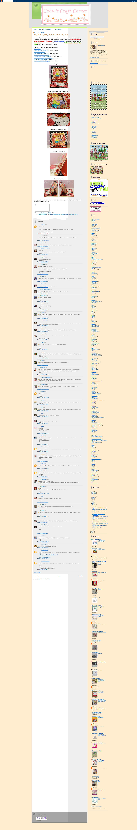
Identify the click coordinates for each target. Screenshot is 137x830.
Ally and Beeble (94, 224)
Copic (93, 272)
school (93, 408)
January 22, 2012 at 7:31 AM (42, 483)
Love (92, 348)
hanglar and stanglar (95, 326)
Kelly (42, 400)
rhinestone (93, 403)
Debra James (94, 571)
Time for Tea (100, 670)
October (93, 494)
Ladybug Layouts (95, 776)
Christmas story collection (96, 267)
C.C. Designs (94, 250)
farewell (93, 308)
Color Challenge (94, 269)
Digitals (93, 284)
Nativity (93, 373)
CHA (92, 263)
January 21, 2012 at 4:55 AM (42, 287)
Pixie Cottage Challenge (96, 393)
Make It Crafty (94, 358)
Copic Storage (94, 274)
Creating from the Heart (96, 614)
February (94, 504)
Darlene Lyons (44, 544)
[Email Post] (53, 212)
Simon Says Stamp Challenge (97, 742)
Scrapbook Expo (94, 411)
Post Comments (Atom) (44, 579)
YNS (92, 481)
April (93, 502)
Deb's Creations (94, 281)
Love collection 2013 (95, 349)
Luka (92, 350)
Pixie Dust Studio (94, 396)
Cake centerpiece (95, 253)
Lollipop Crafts (94, 346)
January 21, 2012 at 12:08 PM (43, 397)
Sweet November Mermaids (96, 442)
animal (93, 226)
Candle (93, 254)
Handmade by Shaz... (96, 716)
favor (92, 311)
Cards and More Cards (96, 548)
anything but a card (95, 230)
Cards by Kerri (95, 579)
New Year (93, 377)
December (94, 492)
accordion (93, 220)
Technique (93, 446)
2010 (92, 531)
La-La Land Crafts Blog (96, 539)
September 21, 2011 (95, 777)
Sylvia (42, 312)
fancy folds (93, 307)
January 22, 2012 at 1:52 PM (42, 507)
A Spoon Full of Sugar (95, 219)
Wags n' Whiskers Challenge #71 (41, 53)
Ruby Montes (94, 136)
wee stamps (94, 471)
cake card (40, 214)
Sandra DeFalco (44, 550)
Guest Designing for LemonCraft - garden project (101, 680)
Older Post (80, 576)
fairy (92, 305)
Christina (43, 257)
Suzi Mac (43, 453)
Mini (92, 364)
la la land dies (94, 339)
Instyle (93, 332)
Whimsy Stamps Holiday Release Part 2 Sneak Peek (102, 701)
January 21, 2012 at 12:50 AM (43, 246)
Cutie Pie (93, 278)
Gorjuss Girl (94, 321)
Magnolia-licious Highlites (97, 750)
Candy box (93, 255)
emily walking (94, 302)
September (94, 496)
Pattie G (43, 486)
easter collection (94, 296)
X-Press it (93, 480)
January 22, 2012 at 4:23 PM (42, 516)
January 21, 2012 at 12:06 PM (43, 389)
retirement (93, 402)
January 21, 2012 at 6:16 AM (42, 301)
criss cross (93, 277)
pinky (42, 535)
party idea (93, 388)
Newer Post (35, 576)
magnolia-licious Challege (96, 354)
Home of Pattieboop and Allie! (44, 557)
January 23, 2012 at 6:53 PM (42, 547)
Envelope (93, 303)
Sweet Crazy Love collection (66, 214)
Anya (92, 229)
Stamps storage (94, 430)
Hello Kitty (93, 327)
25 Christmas (100, 653)
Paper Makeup (94, 384)
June (93, 499)
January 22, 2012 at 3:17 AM (42, 468)
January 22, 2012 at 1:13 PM (42, 502)
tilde (92, 455)
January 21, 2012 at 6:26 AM (42, 318)
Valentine (76, 214)
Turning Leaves (94, 457)
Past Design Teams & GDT (45, 29)
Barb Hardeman (44, 446)
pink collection (94, 392)
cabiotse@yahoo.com (94, 63)
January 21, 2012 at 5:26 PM (42, 433)
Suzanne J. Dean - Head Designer (97, 118)
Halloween (93, 324)
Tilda (73, 214)
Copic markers (94, 273)
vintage (93, 466)
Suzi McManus (94, 137)
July (93, 498)
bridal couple (94, 248)
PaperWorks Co (94, 387)
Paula (42, 327)
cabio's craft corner (101, 45)
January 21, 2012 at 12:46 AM (43, 240)
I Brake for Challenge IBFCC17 (41, 59)
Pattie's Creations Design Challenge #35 (43, 58)
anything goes (94, 231)
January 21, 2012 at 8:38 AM (42, 365)
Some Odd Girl (94, 422)
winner (93, 475)
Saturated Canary (95, 407)
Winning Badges (58, 29)
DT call (93, 292)
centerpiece (94, 262)
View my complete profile (94, 57)
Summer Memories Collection (97, 436)
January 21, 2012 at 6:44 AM (42, 331)
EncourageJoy (95, 724)
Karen (42, 283)
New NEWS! (100, 751)
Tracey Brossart (94, 138)
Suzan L (43, 435)
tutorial (93, 460)
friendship (93, 316)
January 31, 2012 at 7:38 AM (42, 569)
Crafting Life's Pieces (96, 678)
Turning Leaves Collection (96, 459)
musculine (93, 370)
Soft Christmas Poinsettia (102, 632)
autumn (93, 233)
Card (92, 257)
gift (92, 320)
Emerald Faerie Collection (96, 301)
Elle (42, 413)
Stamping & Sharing (96, 597)
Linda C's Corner (95, 780)
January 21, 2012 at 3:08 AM (42, 274)
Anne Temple (44, 320)
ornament (93, 383)
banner (93, 238)
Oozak (93, 382)
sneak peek (94, 420)
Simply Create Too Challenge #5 (41, 55)
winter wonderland (95, 479)
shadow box (94, 413)
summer (93, 435)
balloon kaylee (94, 236)
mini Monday (94, 365)
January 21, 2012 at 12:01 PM (43, 381)
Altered (93, 225)
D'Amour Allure (94, 279)
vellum (93, 465)
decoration (93, 282)
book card (93, 245)
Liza (42, 496)
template (93, 447)
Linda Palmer (44, 384)
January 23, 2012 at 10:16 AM (43, 541)
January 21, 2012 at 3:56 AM (42, 281)
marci (92, 359)
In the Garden (94, 329)
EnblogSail (43, 295)
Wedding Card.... (100, 589)
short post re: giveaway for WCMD (98, 417)
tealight (93, 445)
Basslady (43, 264)
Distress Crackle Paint (95, 286)
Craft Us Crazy (37, 49)
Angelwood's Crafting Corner (97, 733)
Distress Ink (94, 287)
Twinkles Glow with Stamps (97, 631)
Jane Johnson (94, 126)
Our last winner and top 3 (96, 713)
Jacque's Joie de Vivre (96, 690)
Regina (42, 333)
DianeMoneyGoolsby (45, 561)
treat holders (94, 456)
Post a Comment (37, 572)
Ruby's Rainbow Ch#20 (39, 52)
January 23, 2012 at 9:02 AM (42, 533)
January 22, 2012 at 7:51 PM (42, 522)
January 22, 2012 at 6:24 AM (42, 476)
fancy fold (93, 306)
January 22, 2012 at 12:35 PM (43, 493)
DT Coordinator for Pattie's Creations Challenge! (48, 554)
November (94, 493)
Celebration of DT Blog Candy (97, 259)
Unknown (43, 463)
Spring (93, 426)
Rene (42, 360)
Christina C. (43, 479)
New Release (94, 375)
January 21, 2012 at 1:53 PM (42, 410)
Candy (42, 426)
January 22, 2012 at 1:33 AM (42, 461)
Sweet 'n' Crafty (95, 556)
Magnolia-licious (57, 214)
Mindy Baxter (94, 132)
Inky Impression (94, 330)
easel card (45, 214)
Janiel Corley (94, 128)
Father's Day (94, 310)
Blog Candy (94, 243)
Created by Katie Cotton (96, 759)
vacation (93, 462)
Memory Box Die (94, 360)
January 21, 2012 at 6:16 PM (42, 451)
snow (92, 421)
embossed (93, 300)
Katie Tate (93, 131)
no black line (94, 378)
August (93, 497)
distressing (93, 288)
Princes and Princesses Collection (97, 399)
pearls (93, 389)
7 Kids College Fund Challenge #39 (42, 61)
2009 (92, 532)
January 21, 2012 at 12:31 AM (43, 233)
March (93, 503)
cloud (92, 268)
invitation (93, 334)
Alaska (99, 781)
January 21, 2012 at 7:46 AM (42, 349)
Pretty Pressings (95, 652)
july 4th (93, 335)
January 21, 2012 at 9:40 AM (42, 374)
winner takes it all (94, 476)
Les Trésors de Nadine (45, 289)
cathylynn (43, 352)
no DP (93, 379)
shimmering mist (94, 416)
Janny (42, 504)
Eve (42, 407)
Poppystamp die (94, 398)
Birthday (93, 239)
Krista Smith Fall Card (101, 549)
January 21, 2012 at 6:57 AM (42, 339)
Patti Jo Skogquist (95, 135)
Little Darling (94, 341)
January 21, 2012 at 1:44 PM (42, 404)
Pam (42, 418)
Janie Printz (94, 127)
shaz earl (43, 224)
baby (92, 234)
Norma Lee (93, 133)
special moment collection (96, 423)
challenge (93, 264)
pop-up (93, 397)
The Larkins (94, 451)
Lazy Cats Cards (95, 669)
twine (92, 461)
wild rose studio (94, 474)
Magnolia (52, 214)
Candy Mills (94, 121)
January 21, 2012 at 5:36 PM (42, 444)
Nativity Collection (95, 374)
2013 (92, 489)
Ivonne (42, 276)
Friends (93, 315)
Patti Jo (42, 242)
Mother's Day (94, 368)
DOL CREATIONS (95, 588)
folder (92, 312)
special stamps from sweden (96, 425)
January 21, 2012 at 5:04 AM (42, 293)
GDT (92, 317)
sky (92, 418)
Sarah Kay (93, 406)
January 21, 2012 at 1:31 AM (42, 254)
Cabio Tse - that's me (95, 119)
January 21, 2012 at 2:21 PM (42, 416)
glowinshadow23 (95, 797)
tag (92, 443)
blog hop (93, 244)
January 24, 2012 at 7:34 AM (42, 558)
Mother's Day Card (95, 369)
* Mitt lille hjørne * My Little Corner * (99, 661)
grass (93, 322)
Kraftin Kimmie (94, 336)
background (94, 235)
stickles (93, 432)
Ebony (93, 297)
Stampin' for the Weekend (97, 712)
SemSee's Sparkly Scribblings (97, 605)
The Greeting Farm (95, 450)
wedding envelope (95, 470)
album (93, 221)
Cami (42, 342)
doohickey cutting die (95, 291)
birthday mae (94, 240)
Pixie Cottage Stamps (95, 394)
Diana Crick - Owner (95, 117)
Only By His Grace (45, 248)
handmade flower (94, 325)
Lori (42, 518)
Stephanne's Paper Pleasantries (98, 699)
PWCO (93, 401)
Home (35, 29)
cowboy (93, 276)
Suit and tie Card (100, 717)
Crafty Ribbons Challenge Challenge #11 (43, 56)
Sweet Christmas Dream (96, 437)
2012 (92, 491)
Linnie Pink (94, 643)
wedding (93, 469)
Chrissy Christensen (95, 123)
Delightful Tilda (94, 283)
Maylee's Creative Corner (97, 806)
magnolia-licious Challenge (96, 355)
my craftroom (94, 372)
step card (93, 431)
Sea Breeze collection (95, 412)
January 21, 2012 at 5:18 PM (42, 423)
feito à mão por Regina (96, 640)
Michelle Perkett (94, 363)
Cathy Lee (43, 367)
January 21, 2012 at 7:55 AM (42, 357)
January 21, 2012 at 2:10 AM (42, 261)
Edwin (48, 214)
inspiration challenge (95, 331)
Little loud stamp (94, 344)
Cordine (43, 391)
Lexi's (93, 340)
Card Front (93, 258)
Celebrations (94, 260)
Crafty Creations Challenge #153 (41, 50)
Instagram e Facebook (96, 641)
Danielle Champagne (45, 377)
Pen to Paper (44, 524)
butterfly (93, 249)
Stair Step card (94, 427)
